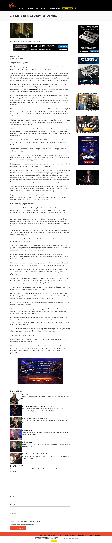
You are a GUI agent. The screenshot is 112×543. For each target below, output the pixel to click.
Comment (14, 471)
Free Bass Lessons (41, 8)
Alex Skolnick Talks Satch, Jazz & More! (34, 418)
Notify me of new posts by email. (23, 525)
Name (12, 496)
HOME (21, 8)
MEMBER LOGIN (55, 8)
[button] (75, 8)
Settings (61, 540)
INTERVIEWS (29, 8)
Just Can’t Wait (33, 89)
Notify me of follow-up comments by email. (26, 521)
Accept (53, 540)
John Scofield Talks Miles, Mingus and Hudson (37, 406)
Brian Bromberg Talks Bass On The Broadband (37, 454)
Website (13, 513)
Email (12, 505)
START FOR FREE (67, 8)
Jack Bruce (32, 212)
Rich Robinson (27, 442)
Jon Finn (25, 394)
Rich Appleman (27, 430)
